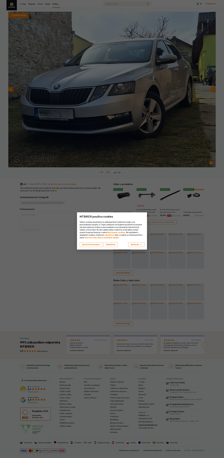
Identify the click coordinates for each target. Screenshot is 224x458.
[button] (109, 235)
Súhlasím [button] (136, 244)
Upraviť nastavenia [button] (91, 244)
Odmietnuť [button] (110, 244)
